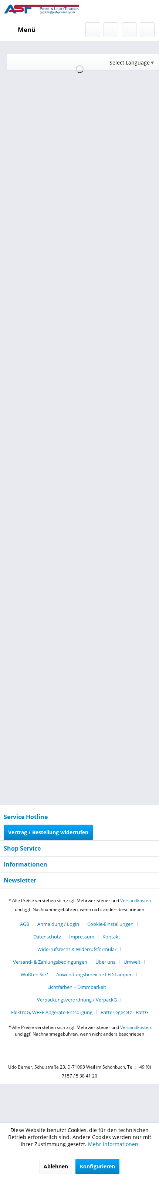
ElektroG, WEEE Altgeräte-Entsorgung (51, 1012)
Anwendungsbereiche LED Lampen (94, 974)
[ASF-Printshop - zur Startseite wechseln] (42, 11)
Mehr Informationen (113, 1144)
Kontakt (111, 936)
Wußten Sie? (34, 974)
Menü (26, 29)
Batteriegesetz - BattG (124, 1012)
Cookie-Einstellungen (110, 924)
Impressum (81, 936)
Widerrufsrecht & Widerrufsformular (76, 949)
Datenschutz (47, 936)
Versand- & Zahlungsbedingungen (50, 961)
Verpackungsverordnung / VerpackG (77, 999)
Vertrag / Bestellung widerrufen (48, 832)
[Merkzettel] (111, 29)
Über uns (105, 961)
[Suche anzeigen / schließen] (92, 29)
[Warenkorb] (147, 29)
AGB (24, 924)
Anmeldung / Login (58, 924)
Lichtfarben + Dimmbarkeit (76, 987)
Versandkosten (135, 900)
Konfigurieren (97, 1166)
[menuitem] (19, 29)
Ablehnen (56, 1166)
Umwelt (132, 961)
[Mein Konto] (129, 29)
